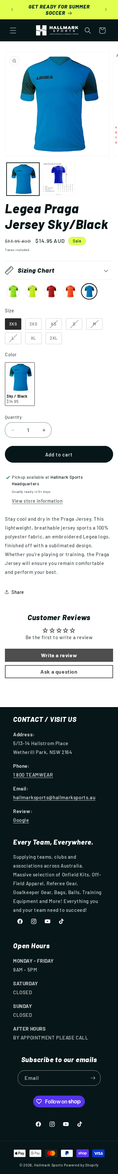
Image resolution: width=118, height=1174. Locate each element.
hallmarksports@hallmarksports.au (54, 797)
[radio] (13, 291)
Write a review (59, 655)
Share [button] (17, 592)
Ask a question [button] (58, 671)
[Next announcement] (106, 9)
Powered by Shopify (81, 1165)
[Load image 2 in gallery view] (59, 179)
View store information (37, 501)
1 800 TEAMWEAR (33, 775)
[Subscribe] (93, 1078)
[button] (13, 30)
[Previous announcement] (12, 9)
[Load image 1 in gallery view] (23, 179)
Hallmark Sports (48, 1165)
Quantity (13, 417)
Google (21, 820)
